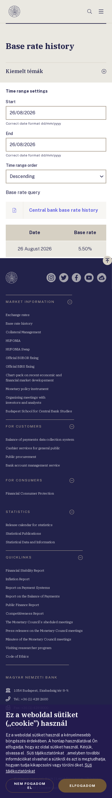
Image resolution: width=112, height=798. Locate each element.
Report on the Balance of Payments (33, 596)
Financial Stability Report (25, 570)
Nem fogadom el (29, 786)
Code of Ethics (17, 656)
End (9, 133)
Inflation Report (18, 579)
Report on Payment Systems (28, 587)
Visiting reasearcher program (28, 648)
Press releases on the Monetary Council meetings (44, 630)
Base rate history (19, 323)
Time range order (21, 165)
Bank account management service (33, 465)
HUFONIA (13, 340)
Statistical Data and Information (30, 542)
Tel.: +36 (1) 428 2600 (31, 699)
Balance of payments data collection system (40, 439)
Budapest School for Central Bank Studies (39, 411)
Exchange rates (18, 315)
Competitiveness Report (25, 613)
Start (11, 101)
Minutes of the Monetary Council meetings (38, 639)
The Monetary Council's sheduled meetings (39, 622)
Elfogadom (82, 786)
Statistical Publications (23, 533)
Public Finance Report (22, 605)
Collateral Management (23, 332)
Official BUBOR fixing (22, 358)
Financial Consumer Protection (30, 493)
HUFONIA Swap (18, 349)
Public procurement (21, 456)
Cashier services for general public (33, 448)
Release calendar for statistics (29, 525)
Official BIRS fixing (20, 366)
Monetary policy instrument (27, 389)
